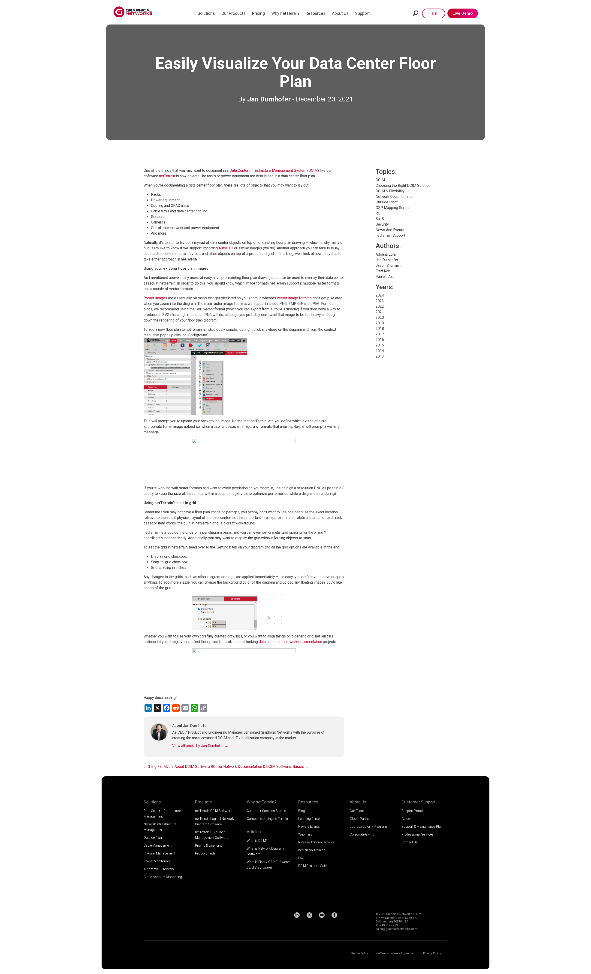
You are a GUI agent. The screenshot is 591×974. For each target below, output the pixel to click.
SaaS (380, 219)
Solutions (206, 13)
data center (268, 642)
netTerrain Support (390, 235)
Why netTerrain (285, 13)
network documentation (303, 642)
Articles (254, 831)
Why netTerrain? (262, 801)
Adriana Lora (386, 254)
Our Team (357, 811)
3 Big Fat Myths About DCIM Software (177, 766)
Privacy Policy (432, 953)
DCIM (380, 180)
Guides (406, 819)
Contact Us (409, 842)
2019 (380, 323)
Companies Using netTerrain (267, 819)
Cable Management (158, 845)
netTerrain (167, 176)
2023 (380, 301)
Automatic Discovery (159, 869)
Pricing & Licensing (209, 845)
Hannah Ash (385, 276)
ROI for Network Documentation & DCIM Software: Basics (259, 766)
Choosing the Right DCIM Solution (403, 185)
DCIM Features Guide (313, 866)
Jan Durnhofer (269, 99)
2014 (380, 351)
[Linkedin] (297, 915)
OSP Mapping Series (393, 207)
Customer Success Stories (266, 811)
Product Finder (206, 853)
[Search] (415, 13)
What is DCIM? (257, 840)
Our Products (233, 13)
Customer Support (418, 801)
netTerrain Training (311, 850)
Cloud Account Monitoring (163, 877)
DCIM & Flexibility (390, 191)
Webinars (305, 834)
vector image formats (294, 298)
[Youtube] (322, 915)
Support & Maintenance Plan (422, 826)
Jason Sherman (388, 265)
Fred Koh (383, 271)
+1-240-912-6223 (387, 925)
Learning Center (309, 819)
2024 (380, 295)
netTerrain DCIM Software (213, 811)
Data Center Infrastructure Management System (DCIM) (274, 170)
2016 (380, 339)
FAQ (301, 858)
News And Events (390, 230)
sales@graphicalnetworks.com (396, 929)
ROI (379, 213)
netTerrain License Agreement (396, 953)
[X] (309, 915)
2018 (380, 328)
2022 (380, 306)
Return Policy (359, 953)
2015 (380, 345)
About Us (340, 13)
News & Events (309, 826)
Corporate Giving (362, 834)
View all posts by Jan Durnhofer (200, 746)
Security (382, 224)
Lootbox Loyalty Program (368, 826)
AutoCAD (226, 248)
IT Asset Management (159, 853)
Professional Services (417, 834)
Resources (315, 13)
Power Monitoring (157, 861)
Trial (433, 13)
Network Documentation (395, 196)
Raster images (155, 298)
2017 (380, 334)
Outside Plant (387, 202)
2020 (380, 317)
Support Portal (412, 811)
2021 (380, 312)
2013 (380, 356)
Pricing (258, 13)
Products (203, 801)
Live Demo (462, 13)
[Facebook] (334, 915)
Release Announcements (316, 842)
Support (362, 13)
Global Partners (361, 819)
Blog (301, 811)
